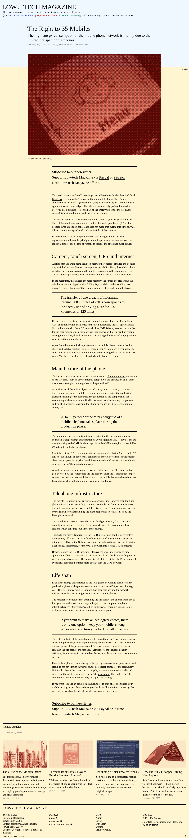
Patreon (119, 177)
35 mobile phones (116, 376)
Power (99, 820)
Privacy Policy (103, 829)
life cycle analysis (77, 389)
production (104, 673)
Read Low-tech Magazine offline (75, 183)
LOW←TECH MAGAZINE (39, 7)
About (99, 817)
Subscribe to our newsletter (71, 172)
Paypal (104, 177)
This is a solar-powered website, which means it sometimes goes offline (40, 12)
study (100, 504)
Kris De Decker (66, 45)
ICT (4, 733)
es (93, 45)
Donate (99, 826)
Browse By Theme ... (16, 733)
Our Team (101, 823)
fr (90, 45)
